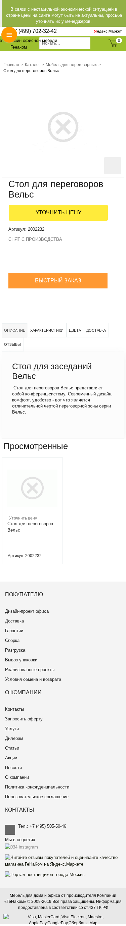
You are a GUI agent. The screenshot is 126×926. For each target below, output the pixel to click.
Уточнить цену (58, 212)
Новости (13, 767)
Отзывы (12, 344)
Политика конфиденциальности (37, 786)
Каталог (32, 64)
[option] (32, 511)
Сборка (12, 640)
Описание (14, 330)
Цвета (75, 330)
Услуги (12, 728)
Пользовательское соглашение (37, 796)
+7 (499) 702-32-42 (34, 31)
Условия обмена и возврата (33, 679)
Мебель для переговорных (71, 64)
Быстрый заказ (58, 280)
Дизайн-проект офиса (27, 611)
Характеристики (47, 330)
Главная (11, 64)
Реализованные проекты (29, 669)
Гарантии (14, 630)
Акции (11, 757)
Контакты (14, 709)
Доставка (96, 330)
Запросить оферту (24, 718)
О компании (17, 777)
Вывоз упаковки (21, 659)
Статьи (12, 748)
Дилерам (14, 738)
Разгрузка (15, 650)
